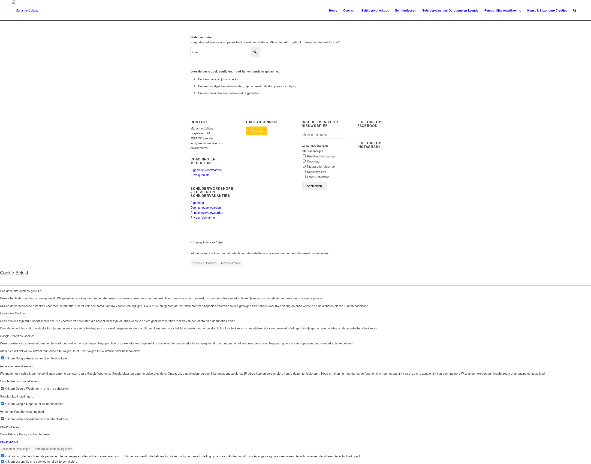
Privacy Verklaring (202, 217)
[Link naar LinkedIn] (397, 242)
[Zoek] (574, 10)
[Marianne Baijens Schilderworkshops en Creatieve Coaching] (25, 10)
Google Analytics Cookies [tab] (17, 336)
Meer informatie (231, 263)
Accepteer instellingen (16, 449)
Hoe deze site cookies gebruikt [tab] (20, 291)
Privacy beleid (199, 174)
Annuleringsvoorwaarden (206, 212)
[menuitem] (333, 10)
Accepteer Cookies (205, 263)
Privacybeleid (9, 442)
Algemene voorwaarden (206, 170)
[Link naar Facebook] (390, 242)
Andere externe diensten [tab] (16, 366)
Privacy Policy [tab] (9, 427)
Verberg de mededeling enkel (53, 449)
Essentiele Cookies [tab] (13, 313)
